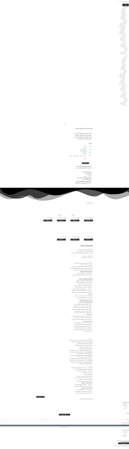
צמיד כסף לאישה (123, 87)
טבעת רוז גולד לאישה (122, 46)
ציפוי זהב (90, 277)
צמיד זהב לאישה (123, 86)
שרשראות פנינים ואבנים (122, 33)
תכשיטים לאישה (125, 21)
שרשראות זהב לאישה (122, 23)
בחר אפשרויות (88, 220)
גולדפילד (90, 261)
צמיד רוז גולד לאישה (122, 38)
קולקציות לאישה (124, 51)
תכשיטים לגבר (125, 6)
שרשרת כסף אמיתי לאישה (121, 25)
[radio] (85, 147)
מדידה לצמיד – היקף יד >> (87, 256)
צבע (90, 146)
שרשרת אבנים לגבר (122, 19)
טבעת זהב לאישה (123, 95)
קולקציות (126, 50)
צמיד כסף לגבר (123, 8)
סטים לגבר (125, 49)
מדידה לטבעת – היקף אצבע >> (87, 257)
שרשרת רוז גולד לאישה (122, 77)
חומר (90, 149)
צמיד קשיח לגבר (123, 13)
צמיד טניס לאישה (123, 40)
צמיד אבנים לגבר (123, 11)
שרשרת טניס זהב (122, 30)
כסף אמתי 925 (90, 338)
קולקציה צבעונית (123, 104)
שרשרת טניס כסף (122, 31)
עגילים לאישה (124, 47)
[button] (78, 171)
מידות (91, 248)
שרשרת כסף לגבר (123, 15)
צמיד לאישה (124, 34)
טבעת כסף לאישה (123, 43)
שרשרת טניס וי (122, 29)
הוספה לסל (85, 163)
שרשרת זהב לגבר (123, 16)
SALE (126, 55)
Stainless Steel (91, 366)
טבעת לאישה (124, 42)
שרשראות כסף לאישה (122, 24)
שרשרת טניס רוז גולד (121, 32)
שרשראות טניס (123, 28)
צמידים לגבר (124, 7)
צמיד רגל (124, 41)
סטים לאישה (125, 48)
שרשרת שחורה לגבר (122, 68)
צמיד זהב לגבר (123, 10)
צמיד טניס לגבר (123, 12)
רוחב (90, 152)
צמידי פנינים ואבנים (122, 39)
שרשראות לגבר (124, 14)
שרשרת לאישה (124, 22)
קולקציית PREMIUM (122, 52)
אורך (90, 155)
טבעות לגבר (124, 20)
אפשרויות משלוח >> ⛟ (87, 171)
